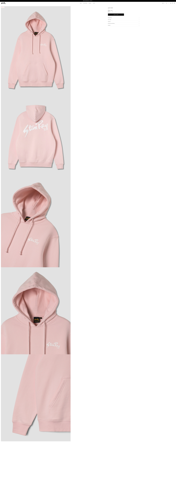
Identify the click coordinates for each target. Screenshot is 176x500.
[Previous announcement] (2, 1)
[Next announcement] (174, 1)
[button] (81, 3)
